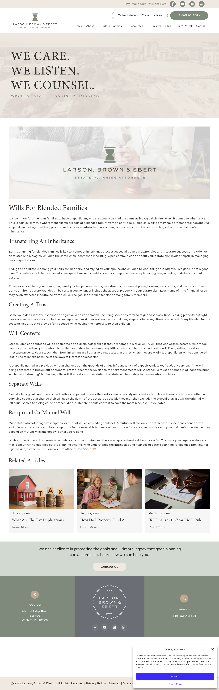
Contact (201, 26)
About (90, 26)
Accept (175, 676)
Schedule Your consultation (140, 15)
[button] (212, 649)
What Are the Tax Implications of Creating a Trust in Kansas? (40, 520)
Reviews (156, 26)
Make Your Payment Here (149, 4)
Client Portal (184, 26)
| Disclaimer (129, 683)
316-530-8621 (189, 15)
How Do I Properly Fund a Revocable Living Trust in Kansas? (108, 520)
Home (78, 26)
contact (42, 449)
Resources (136, 26)
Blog (168, 26)
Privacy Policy (175, 684)
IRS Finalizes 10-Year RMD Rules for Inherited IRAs (175, 520)
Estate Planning (112, 26)
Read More (20, 527)
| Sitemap (113, 683)
